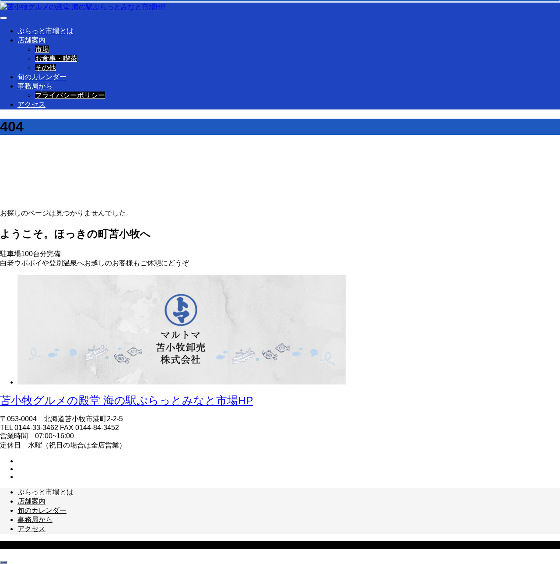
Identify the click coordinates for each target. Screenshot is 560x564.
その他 (45, 67)
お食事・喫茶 (56, 58)
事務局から (35, 86)
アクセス (32, 104)
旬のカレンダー (42, 77)
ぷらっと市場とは (46, 31)
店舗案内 (32, 40)
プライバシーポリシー (70, 95)
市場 (42, 49)
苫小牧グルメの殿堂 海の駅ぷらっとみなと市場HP (126, 400)
